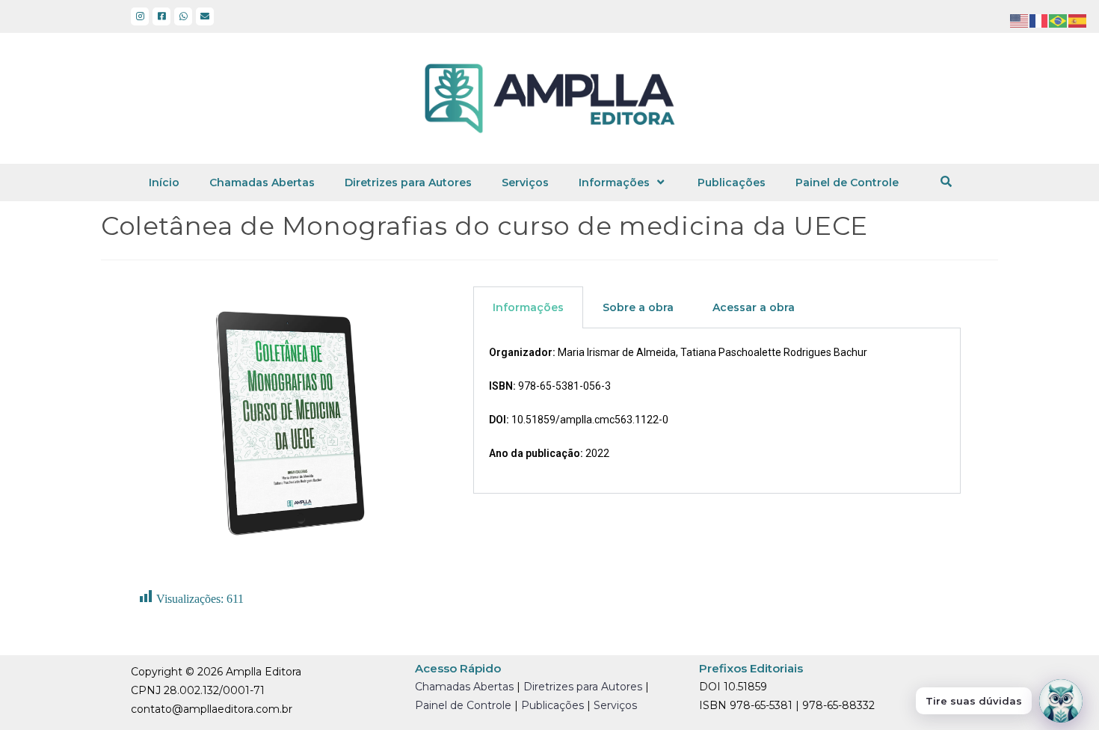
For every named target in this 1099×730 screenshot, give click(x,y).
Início (164, 182)
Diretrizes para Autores (408, 182)
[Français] (1039, 20)
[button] (946, 181)
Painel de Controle (847, 182)
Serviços (525, 182)
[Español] (1078, 20)
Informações (614, 182)
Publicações (732, 182)
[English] (1019, 20)
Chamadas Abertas (262, 182)
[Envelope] (205, 16)
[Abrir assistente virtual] (1061, 701)
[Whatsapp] (183, 16)
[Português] (1058, 20)
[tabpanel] (717, 411)
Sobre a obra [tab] (638, 307)
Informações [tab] (528, 307)
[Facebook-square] (161, 16)
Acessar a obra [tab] (753, 307)
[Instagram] (140, 16)
